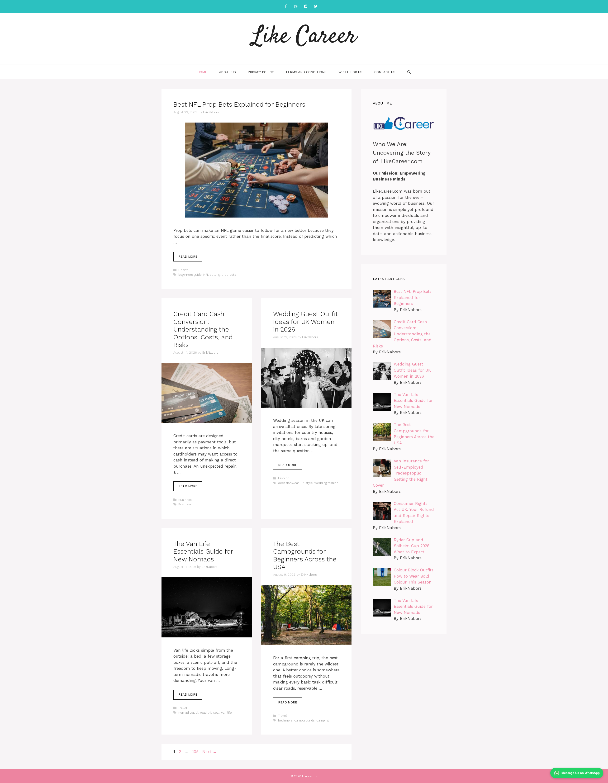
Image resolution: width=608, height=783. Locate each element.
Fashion (283, 478)
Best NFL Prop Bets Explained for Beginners (239, 104)
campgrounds (304, 720)
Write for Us (350, 72)
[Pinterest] (306, 6)
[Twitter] (316, 6)
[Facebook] (286, 6)
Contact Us (384, 72)
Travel (182, 708)
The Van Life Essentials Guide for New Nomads (203, 551)
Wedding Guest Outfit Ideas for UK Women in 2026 (305, 321)
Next (209, 751)
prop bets (229, 274)
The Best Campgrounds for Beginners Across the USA (305, 555)
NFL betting (211, 274)
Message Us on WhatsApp (580, 773)
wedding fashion (326, 483)
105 (196, 751)
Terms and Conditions (306, 72)
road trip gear (209, 712)
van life (226, 712)
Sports (183, 270)
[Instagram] (296, 6)
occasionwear (288, 483)
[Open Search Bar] (409, 72)
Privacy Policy (261, 72)
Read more (187, 256)
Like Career (304, 37)
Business (185, 500)
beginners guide (190, 274)
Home (202, 72)
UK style (306, 483)
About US (227, 72)
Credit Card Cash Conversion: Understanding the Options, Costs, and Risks (203, 329)
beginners (285, 720)
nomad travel (188, 712)
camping (322, 720)
